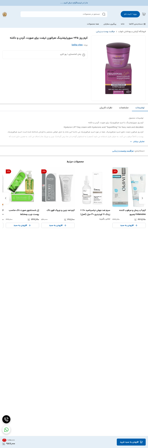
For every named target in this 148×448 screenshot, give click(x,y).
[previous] (142, 198)
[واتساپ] (6, 430)
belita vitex (77, 45)
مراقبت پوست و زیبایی (105, 31)
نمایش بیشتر (139, 141)
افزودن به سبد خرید (129, 442)
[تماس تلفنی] (6, 419)
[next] (5, 198)
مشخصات (123, 107)
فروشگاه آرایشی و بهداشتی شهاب (132, 31)
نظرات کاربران (106, 107)
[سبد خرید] (144, 14)
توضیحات (140, 107)
